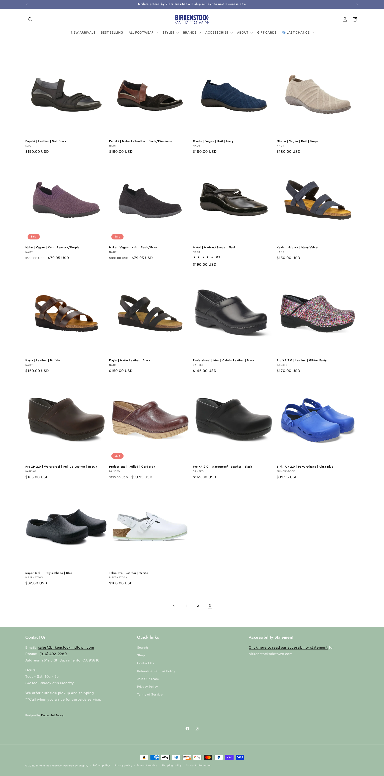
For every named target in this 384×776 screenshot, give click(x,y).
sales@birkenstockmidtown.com (66, 647)
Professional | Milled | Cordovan (132, 467)
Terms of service (147, 765)
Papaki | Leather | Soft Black (45, 141)
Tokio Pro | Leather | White (128, 573)
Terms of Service (150, 694)
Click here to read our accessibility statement (288, 647)
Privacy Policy (147, 687)
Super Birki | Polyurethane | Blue (48, 573)
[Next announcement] (357, 4)
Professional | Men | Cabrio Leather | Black (223, 360)
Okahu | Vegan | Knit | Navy (213, 141)
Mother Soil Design (52, 715)
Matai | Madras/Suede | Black (214, 247)
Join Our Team (148, 679)
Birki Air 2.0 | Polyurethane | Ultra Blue (305, 467)
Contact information (198, 765)
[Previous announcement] (27, 4)
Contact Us (145, 663)
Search (142, 647)
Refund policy (101, 765)
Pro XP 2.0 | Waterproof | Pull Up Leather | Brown (61, 467)
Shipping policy (172, 765)
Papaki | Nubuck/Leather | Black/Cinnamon (140, 141)
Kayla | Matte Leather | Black (129, 360)
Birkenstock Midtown (49, 765)
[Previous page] (174, 606)
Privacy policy (123, 765)
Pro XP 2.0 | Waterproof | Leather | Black (222, 467)
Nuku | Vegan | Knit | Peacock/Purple (52, 247)
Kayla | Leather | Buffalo (42, 360)
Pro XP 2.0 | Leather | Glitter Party (302, 360)
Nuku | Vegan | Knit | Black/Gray (133, 247)
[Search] (30, 19)
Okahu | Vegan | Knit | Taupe (297, 141)
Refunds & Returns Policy (156, 671)
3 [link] (210, 605)
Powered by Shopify (75, 765)
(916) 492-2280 (53, 654)
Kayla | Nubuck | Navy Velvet (297, 247)
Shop (141, 655)
